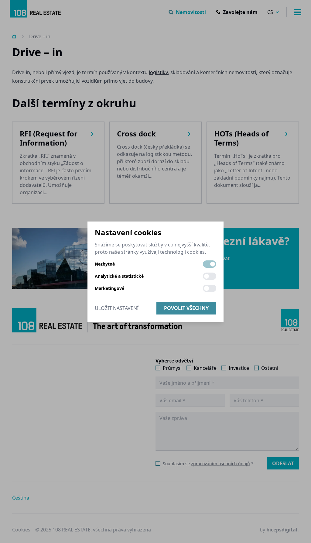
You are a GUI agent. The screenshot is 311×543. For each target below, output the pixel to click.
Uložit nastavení (116, 308)
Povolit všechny (186, 308)
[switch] (209, 264)
